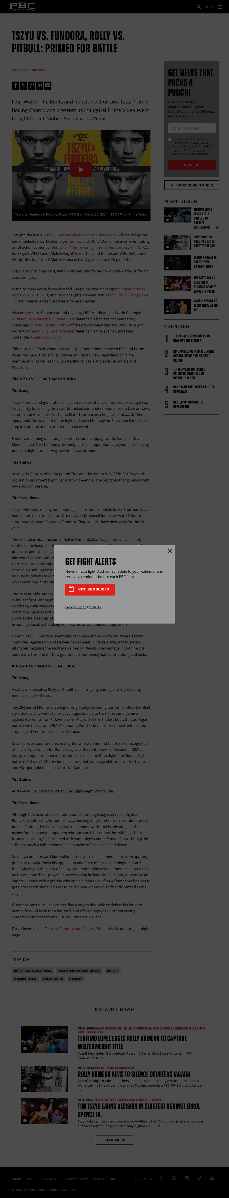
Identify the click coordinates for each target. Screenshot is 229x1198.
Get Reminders (93, 589)
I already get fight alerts (83, 607)
